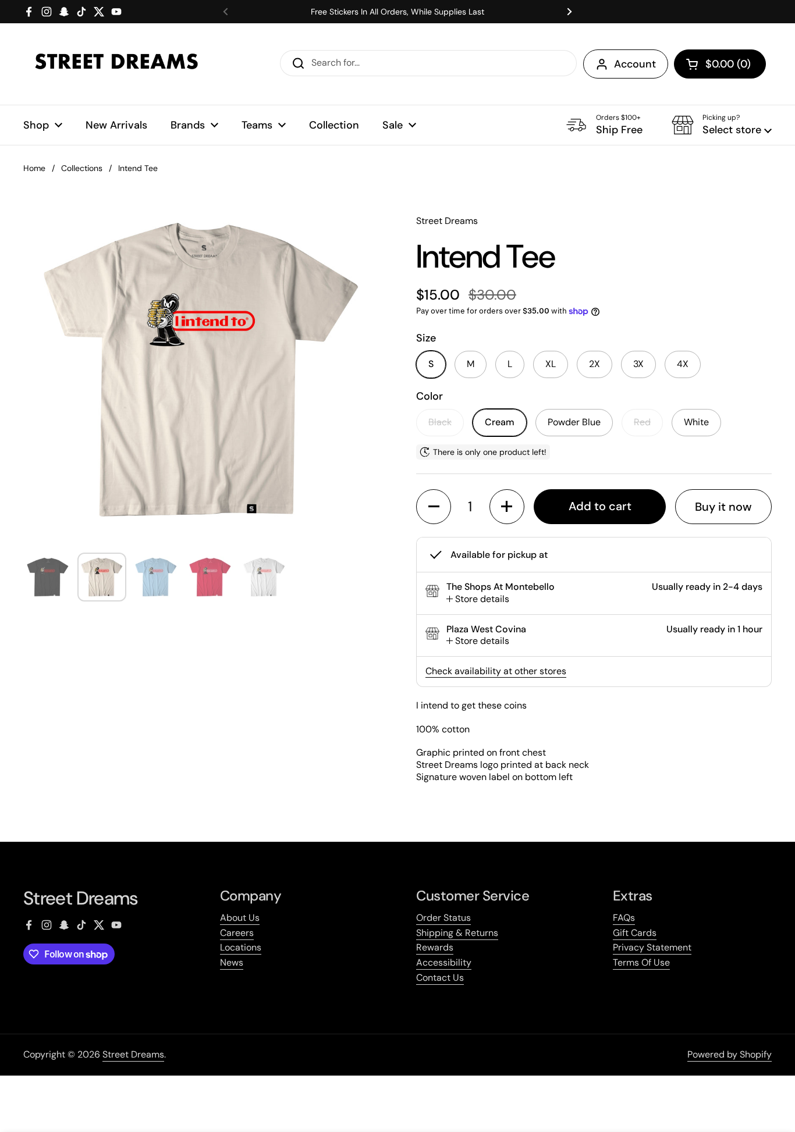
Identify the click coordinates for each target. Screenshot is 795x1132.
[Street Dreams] (116, 64)
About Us (240, 918)
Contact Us (440, 977)
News (231, 962)
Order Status (443, 918)
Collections (81, 168)
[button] (720, 64)
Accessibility (443, 962)
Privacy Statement (652, 947)
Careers (237, 933)
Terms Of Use (641, 962)
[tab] (477, 599)
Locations (240, 947)
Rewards (434, 947)
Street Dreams (133, 1054)
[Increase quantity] (506, 506)
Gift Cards (634, 933)
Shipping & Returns (457, 933)
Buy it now (723, 506)
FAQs (624, 918)
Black (440, 422)
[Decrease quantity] (433, 506)
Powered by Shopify (729, 1054)
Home (34, 168)
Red (642, 422)
